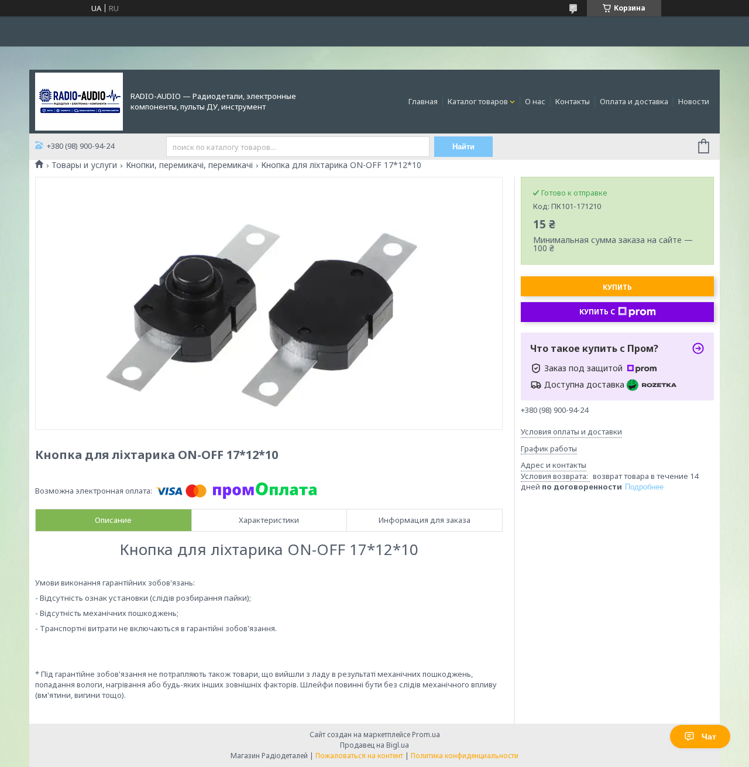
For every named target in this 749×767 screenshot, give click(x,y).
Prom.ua (426, 734)
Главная (423, 101)
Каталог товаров (478, 101)
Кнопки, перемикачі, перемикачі (189, 165)
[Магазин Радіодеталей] (79, 100)
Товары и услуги (84, 165)
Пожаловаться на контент (359, 756)
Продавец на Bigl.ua (374, 745)
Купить (617, 287)
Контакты (572, 101)
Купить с (597, 312)
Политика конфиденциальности (464, 756)
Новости (693, 101)
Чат (709, 736)
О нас (535, 101)
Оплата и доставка (634, 101)
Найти (463, 146)
